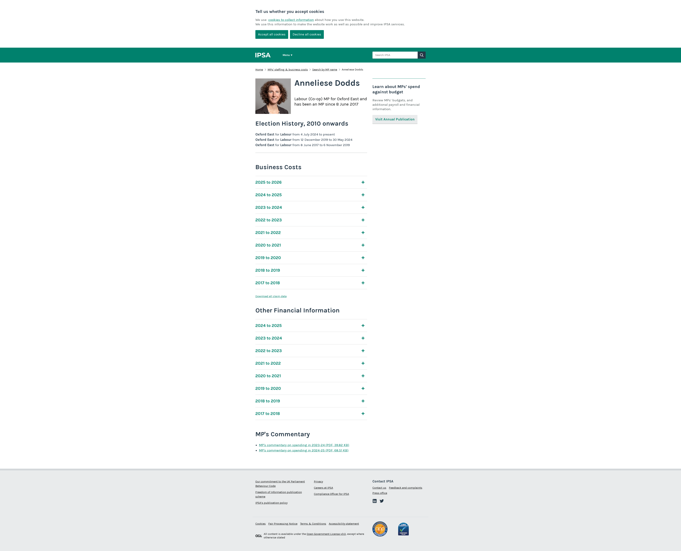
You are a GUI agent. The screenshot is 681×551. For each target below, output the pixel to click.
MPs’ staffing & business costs (288, 69)
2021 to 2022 (268, 232)
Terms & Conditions (313, 523)
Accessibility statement (344, 523)
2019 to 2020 (268, 257)
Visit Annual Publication (395, 119)
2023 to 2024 (268, 207)
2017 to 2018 (267, 282)
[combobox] (395, 55)
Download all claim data (271, 296)
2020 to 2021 (268, 245)
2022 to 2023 (268, 219)
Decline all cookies (307, 34)
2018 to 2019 (267, 270)
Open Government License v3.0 (326, 534)
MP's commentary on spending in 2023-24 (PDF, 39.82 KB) (304, 445)
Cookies (260, 523)
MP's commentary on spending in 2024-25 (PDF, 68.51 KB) (303, 450)
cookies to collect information (291, 20)
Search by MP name (324, 69)
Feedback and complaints (405, 487)
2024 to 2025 (268, 194)
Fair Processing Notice (282, 523)
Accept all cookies (272, 34)
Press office (379, 493)
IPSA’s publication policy (271, 502)
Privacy (318, 481)
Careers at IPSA (323, 487)
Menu (286, 55)
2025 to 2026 (268, 182)
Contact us (379, 487)
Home (259, 69)
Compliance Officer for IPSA (331, 494)
